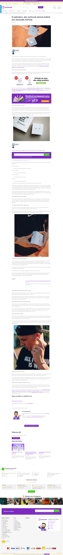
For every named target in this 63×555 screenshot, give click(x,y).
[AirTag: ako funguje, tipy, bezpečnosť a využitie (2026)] (45, 447)
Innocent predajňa (16, 522)
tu (43, 554)
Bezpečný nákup (4, 534)
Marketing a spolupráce (17, 526)
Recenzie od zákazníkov (17, 523)
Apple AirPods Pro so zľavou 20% (21, 391)
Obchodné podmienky (5, 535)
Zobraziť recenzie (11, 469)
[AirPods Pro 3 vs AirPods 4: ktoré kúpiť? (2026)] (18, 447)
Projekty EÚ (16, 528)
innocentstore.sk (30, 403)
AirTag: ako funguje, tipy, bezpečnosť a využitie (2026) (45, 453)
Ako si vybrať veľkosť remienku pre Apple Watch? (7, 532)
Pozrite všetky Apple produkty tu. (17, 401)
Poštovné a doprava (5, 526)
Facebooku (28, 417)
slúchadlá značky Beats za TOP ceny (37, 392)
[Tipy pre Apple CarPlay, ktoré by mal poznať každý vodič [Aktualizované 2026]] (18, 284)
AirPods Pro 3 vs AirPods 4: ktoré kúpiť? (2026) (17, 453)
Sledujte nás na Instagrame (32, 496)
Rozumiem (46, 554)
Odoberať (46, 154)
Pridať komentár (16, 438)
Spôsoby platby (4, 527)
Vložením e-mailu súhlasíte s (23, 156)
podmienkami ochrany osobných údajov (27, 156)
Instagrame (32, 417)
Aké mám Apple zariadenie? (6, 531)
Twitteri (38, 417)
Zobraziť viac (31, 491)
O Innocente (16, 521)
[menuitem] (5, 11)
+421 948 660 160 (51, 522)
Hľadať (40, 7)
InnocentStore (51, 528)
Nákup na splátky (4, 528)
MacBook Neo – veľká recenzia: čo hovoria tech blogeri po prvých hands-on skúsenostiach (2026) (31, 453)
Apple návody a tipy (5, 523)
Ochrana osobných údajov (5, 536)
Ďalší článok (36, 425)
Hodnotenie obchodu (31, 480)
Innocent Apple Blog (5, 521)
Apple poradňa (4, 522)
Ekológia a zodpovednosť (17, 527)
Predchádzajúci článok (29, 425)
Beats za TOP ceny (40, 90)
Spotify (41, 417)
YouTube (35, 417)
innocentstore (51, 525)
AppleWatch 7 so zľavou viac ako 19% (33, 391)
